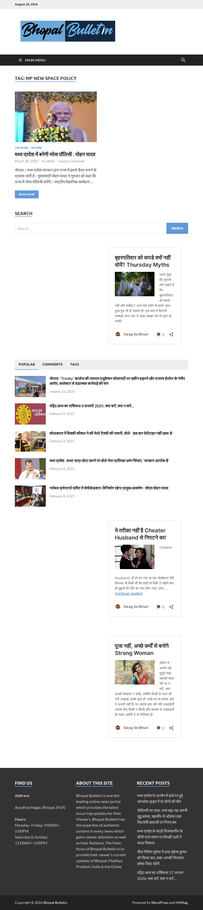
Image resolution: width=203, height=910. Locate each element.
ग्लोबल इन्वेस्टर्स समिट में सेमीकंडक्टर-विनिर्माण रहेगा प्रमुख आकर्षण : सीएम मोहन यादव (109, 487)
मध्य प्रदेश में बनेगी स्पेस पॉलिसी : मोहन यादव (55, 154)
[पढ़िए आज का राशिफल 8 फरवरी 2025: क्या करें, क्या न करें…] (30, 406)
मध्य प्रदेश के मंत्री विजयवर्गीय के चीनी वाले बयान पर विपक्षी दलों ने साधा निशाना (160, 837)
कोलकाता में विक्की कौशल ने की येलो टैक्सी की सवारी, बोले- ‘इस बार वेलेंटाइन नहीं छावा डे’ (111, 433)
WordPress (160, 902)
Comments (52, 364)
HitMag (181, 902)
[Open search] (183, 60)
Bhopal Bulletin (55, 902)
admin (50, 161)
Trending (22, 147)
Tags (74, 364)
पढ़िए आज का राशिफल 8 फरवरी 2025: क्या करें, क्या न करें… (92, 405)
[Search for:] (101, 228)
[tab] (27, 365)
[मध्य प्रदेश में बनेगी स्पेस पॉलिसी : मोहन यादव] (56, 117)
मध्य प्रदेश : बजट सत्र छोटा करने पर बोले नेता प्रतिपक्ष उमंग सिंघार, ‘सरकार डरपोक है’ (109, 460)
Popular (27, 364)
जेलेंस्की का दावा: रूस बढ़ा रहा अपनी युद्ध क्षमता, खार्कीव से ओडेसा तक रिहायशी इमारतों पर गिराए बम (162, 816)
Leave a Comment (71, 161)
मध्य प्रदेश (36, 147)
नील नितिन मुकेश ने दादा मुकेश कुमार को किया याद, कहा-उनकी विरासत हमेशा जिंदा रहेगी (162, 857)
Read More (25, 193)
